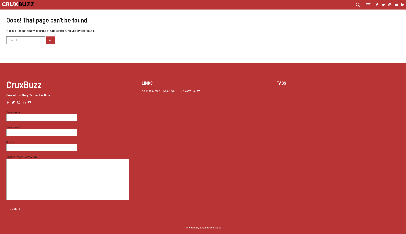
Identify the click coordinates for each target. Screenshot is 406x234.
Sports (350, 94)
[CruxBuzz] (18, 5)
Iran (384, 90)
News (314, 94)
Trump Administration (290, 98)
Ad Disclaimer (151, 90)
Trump (391, 94)
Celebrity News (286, 90)
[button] (358, 5)
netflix (305, 94)
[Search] (50, 40)
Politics (340, 94)
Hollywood (374, 90)
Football (362, 90)
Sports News (362, 94)
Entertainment (346, 90)
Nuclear (329, 94)
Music (296, 94)
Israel (392, 90)
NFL (320, 94)
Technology (379, 94)
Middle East (284, 94)
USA (308, 98)
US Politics (319, 98)
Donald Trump (313, 90)
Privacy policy (190, 90)
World (330, 98)
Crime (300, 90)
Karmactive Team (210, 227)
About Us (168, 90)
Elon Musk (329, 90)
